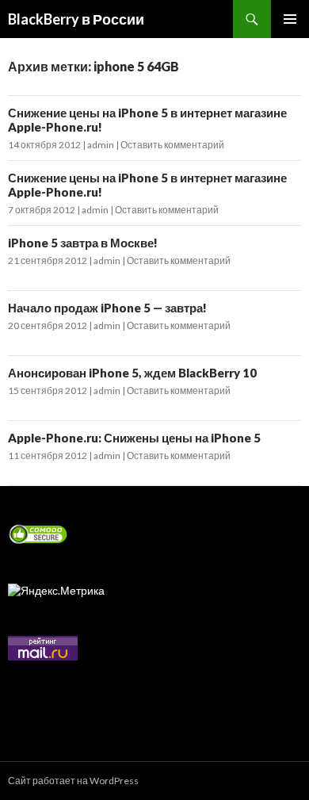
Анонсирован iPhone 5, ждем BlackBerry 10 (132, 373)
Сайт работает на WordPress (73, 781)
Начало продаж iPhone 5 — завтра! (107, 307)
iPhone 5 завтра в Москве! (83, 242)
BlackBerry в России (76, 19)
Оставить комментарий (172, 145)
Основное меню (290, 19)
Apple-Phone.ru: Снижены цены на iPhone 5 (134, 438)
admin (100, 145)
